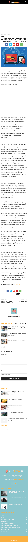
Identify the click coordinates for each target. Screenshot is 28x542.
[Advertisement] (14, 18)
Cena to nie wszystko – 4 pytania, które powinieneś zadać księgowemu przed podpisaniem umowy (16, 393)
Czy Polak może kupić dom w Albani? (15, 412)
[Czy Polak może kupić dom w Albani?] (4, 414)
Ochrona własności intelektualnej (10, 525)
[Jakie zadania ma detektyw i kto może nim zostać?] (4, 493)
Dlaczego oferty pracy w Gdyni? (16, 340)
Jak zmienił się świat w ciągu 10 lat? (15, 399)
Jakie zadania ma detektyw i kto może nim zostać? (17, 492)
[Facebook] (12, 483)
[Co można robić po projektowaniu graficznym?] (4, 335)
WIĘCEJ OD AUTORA (20, 323)
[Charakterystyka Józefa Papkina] (4, 499)
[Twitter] (15, 483)
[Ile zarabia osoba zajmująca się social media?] (4, 328)
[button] (26, 2)
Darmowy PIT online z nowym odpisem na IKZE (7, 302)
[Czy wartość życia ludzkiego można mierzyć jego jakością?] (4, 420)
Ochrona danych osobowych (8, 523)
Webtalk (18, 284)
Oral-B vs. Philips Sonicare (15, 504)
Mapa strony (14, 538)
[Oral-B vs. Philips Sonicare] (4, 506)
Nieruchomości (4, 521)
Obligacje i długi (5, 530)
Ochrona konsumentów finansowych (10, 527)
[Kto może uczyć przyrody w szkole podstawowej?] (4, 407)
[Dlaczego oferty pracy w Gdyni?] (4, 341)
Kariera (2, 36)
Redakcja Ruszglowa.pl (7, 41)
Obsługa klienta (5, 532)
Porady (2, 515)
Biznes (2, 517)
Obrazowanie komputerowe (8, 519)
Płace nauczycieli (22, 301)
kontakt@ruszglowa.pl (19, 479)
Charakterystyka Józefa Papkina (17, 498)
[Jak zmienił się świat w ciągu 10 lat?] (4, 401)
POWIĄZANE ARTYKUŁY (7, 323)
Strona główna (3, 34)
